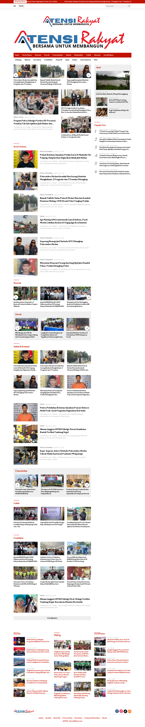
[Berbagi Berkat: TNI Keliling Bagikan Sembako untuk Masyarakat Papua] (100, 682)
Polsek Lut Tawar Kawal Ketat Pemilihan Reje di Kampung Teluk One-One (25, 525)
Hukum (68, 55)
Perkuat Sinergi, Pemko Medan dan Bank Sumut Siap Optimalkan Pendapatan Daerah (52, 491)
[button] (129, 6)
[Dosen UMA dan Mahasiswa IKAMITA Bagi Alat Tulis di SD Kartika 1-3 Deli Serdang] (79, 548)
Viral (95, 60)
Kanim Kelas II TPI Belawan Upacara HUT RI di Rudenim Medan (76, 335)
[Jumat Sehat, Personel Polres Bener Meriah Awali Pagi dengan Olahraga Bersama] (62, 666)
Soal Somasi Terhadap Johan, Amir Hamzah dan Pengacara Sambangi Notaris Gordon (114, 165)
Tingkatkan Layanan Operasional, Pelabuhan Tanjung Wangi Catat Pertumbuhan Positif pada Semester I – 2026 (38, 671)
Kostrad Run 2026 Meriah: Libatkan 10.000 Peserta (80, 675)
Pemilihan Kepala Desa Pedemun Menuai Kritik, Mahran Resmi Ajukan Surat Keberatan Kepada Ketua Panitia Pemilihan (78, 525)
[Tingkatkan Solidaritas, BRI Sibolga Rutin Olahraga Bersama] (62, 686)
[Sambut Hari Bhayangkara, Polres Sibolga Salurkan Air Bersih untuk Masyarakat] (100, 693)
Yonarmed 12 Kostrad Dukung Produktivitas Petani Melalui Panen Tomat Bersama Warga (37, 682)
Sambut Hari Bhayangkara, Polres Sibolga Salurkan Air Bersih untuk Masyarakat (119, 692)
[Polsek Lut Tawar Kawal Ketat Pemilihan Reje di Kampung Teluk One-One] (26, 513)
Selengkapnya (52, 618)
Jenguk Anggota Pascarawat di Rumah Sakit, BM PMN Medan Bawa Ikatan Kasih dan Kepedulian (119, 651)
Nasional (38, 55)
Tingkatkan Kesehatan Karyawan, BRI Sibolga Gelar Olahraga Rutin (62, 654)
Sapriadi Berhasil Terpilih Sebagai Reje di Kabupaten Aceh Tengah (52, 524)
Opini (67, 60)
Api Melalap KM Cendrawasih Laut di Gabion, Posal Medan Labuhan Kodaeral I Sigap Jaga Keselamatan (63, 221)
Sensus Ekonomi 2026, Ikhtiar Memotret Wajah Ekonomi (37, 692)
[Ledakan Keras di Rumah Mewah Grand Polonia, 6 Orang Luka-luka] (76, 124)
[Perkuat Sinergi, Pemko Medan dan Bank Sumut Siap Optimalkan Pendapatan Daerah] (52, 481)
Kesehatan (37, 60)
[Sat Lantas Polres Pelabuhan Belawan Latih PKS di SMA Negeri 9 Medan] (26, 573)
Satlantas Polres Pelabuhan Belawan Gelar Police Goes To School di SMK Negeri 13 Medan (51, 559)
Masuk (104, 718)
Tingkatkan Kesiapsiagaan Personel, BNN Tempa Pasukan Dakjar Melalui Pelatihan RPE (78, 304)
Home (17, 55)
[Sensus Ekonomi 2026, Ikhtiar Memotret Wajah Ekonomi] (19, 693)
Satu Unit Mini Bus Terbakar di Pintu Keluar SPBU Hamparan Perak (51, 335)
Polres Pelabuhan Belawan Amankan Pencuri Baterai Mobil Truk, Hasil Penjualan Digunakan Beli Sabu (78, 393)
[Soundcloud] (129, 711)
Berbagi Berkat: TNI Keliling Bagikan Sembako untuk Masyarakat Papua (117, 682)
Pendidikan (48, 60)
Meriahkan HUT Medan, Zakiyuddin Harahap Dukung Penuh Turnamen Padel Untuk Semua (82, 696)
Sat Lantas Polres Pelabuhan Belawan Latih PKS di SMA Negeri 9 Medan (25, 584)
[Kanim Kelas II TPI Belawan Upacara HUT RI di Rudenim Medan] (77, 324)
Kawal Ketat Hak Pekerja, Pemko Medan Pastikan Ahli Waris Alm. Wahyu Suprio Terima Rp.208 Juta (76, 491)
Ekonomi (97, 55)
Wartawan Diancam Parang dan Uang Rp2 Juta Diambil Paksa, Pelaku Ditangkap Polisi (78, 82)
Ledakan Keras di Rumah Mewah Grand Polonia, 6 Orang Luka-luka (74, 136)
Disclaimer (78, 718)
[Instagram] (121, 711)
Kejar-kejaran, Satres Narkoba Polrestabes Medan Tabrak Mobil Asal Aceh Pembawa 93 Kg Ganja (63, 452)
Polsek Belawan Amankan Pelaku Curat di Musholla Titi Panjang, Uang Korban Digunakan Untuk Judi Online (65, 156)
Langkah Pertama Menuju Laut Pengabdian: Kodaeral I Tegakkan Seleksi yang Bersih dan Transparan (26, 335)
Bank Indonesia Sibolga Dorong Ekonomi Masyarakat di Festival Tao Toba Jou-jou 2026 (38, 651)
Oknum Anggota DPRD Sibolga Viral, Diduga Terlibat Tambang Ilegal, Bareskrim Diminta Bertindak (65, 600)
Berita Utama (27, 55)
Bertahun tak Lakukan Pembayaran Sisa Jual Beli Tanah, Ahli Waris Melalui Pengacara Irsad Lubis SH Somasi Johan (114, 148)
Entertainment (85, 60)
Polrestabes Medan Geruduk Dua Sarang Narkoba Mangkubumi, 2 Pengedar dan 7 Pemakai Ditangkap (66, 2)
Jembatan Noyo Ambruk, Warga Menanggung (112, 94)
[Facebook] (117, 711)
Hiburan (27, 60)
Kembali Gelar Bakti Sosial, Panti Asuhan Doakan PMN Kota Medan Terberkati (119, 671)
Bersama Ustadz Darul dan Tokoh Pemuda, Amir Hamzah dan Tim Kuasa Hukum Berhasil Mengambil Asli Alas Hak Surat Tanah (115, 173)
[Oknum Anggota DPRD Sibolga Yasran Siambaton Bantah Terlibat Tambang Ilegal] (26, 434)
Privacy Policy (67, 718)
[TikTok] (125, 711)
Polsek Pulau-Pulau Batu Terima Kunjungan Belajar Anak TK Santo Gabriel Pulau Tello (78, 584)
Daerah (46, 55)
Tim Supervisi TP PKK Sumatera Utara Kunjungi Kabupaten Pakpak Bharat (26, 491)
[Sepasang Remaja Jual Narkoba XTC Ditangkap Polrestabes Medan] (52, 71)
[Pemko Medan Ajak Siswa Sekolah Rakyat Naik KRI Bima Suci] (52, 573)
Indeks (21, 6)
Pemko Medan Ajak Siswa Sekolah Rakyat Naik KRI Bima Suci (52, 583)
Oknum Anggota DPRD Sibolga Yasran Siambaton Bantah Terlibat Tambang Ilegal (63, 431)
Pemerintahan (58, 55)
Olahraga (18, 60)
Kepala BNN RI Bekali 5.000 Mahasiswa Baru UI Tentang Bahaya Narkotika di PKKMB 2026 (25, 304)
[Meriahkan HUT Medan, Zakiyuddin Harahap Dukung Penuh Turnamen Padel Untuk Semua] (82, 686)
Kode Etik (57, 718)
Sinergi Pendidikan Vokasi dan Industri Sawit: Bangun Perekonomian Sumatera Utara (115, 140)
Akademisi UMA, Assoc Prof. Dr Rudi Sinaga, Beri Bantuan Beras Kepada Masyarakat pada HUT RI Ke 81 (118, 641)
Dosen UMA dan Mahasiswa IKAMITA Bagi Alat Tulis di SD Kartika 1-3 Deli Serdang (77, 559)
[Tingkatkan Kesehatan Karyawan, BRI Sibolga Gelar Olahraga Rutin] (62, 645)
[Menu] (15, 6)
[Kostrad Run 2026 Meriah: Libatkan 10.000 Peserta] (82, 666)
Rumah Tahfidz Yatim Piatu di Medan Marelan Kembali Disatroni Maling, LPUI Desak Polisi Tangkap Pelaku (24, 82)
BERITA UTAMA (19, 117)
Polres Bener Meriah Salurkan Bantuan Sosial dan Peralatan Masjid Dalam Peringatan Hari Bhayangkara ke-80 (118, 661)
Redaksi (48, 718)
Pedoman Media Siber (92, 718)
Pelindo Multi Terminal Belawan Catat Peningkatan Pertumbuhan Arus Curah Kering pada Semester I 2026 (39, 661)
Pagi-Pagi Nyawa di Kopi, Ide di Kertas (119, 111)
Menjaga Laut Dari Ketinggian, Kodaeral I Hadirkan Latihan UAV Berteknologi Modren (51, 304)
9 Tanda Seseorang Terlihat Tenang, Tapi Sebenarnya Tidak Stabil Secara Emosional (114, 132)
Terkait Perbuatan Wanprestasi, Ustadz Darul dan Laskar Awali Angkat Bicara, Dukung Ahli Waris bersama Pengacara (113, 157)
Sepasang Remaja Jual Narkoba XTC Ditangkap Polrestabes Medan (51, 82)
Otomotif (59, 60)
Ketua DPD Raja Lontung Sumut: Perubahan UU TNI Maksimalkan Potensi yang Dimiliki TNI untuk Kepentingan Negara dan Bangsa (118, 101)
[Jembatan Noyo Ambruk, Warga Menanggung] (113, 80)
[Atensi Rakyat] (69, 40)
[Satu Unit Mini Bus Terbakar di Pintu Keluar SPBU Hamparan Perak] (52, 324)
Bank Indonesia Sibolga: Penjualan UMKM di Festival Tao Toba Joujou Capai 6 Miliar (38, 641)
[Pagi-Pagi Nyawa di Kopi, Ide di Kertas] (101, 112)
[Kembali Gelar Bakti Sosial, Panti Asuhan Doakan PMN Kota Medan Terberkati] (100, 672)
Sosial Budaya (108, 55)
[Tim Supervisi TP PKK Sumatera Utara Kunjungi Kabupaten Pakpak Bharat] (26, 481)
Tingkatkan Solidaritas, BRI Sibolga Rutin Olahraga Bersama (62, 696)
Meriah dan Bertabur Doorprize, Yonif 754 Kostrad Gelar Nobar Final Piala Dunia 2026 (81, 654)
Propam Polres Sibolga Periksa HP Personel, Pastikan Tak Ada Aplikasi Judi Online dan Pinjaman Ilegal (35, 123)
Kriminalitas (78, 55)
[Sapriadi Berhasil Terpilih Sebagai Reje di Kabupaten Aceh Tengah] (52, 513)
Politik (88, 55)
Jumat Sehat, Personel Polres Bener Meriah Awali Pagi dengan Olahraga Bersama (62, 675)
